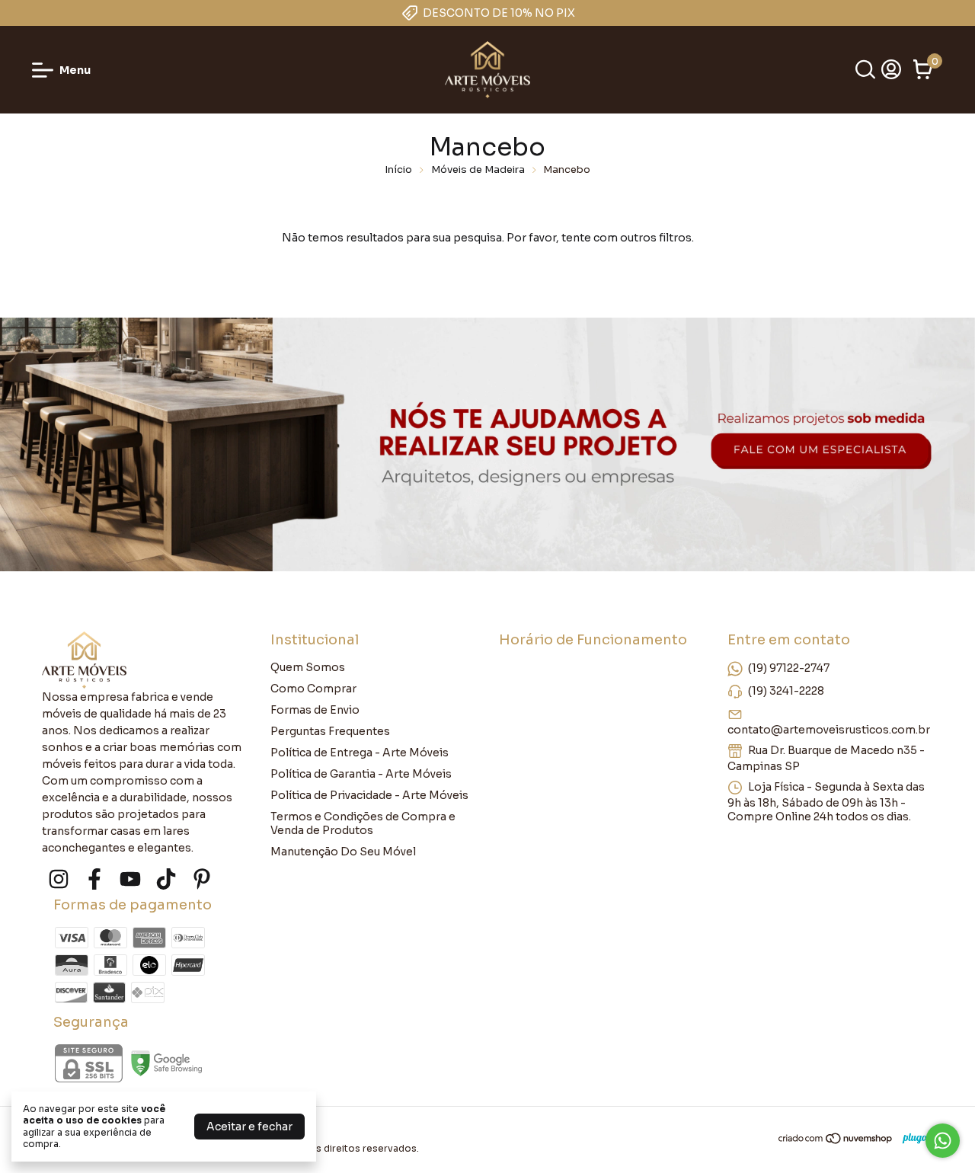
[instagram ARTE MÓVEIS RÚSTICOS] (58, 879)
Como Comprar (313, 688)
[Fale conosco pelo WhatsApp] (942, 1140)
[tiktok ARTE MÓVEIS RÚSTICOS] (166, 879)
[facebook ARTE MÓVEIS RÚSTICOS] (94, 879)
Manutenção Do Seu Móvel (343, 851)
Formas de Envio (315, 710)
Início (398, 169)
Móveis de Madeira (478, 169)
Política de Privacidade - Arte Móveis (369, 795)
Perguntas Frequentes (330, 731)
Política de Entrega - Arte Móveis (359, 752)
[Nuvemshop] (836, 1141)
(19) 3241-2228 (786, 691)
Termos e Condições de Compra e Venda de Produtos (363, 823)
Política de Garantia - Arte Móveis (361, 774)
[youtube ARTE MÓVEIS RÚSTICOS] (130, 879)
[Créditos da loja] (913, 1138)
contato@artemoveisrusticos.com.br (828, 730)
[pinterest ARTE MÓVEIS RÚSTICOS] (202, 879)
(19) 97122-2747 (789, 668)
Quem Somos (307, 667)
